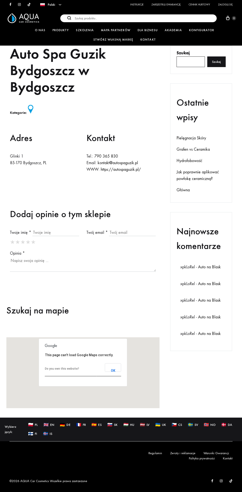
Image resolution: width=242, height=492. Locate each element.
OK (113, 370)
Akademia (173, 30)
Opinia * (17, 253)
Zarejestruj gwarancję (166, 4)
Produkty (60, 30)
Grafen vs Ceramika (193, 149)
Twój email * (97, 232)
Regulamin (155, 453)
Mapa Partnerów (115, 30)
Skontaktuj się (34, 182)
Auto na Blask (209, 267)
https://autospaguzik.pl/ (121, 169)
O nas (40, 30)
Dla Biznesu (148, 30)
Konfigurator (201, 30)
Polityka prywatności (202, 458)
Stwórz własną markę (113, 39)
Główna (183, 190)
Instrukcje (136, 4)
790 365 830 (106, 156)
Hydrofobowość (189, 160)
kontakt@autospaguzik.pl (118, 162)
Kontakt (148, 39)
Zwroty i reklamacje (182, 453)
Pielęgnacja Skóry (191, 138)
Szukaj (183, 53)
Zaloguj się (225, 4)
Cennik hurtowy (199, 4)
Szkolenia (85, 30)
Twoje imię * (20, 232)
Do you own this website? (62, 368)
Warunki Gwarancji (216, 453)
